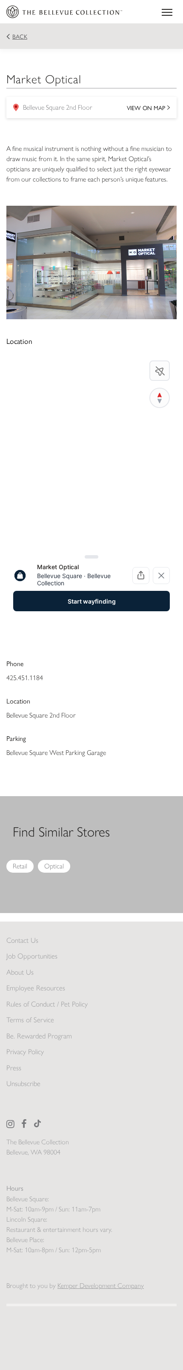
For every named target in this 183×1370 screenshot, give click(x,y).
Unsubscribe (23, 1083)
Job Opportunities (31, 956)
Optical (54, 866)
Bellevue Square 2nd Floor (89, 109)
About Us (20, 972)
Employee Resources (35, 988)
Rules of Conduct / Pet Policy (47, 1004)
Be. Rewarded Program (39, 1036)
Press (13, 1068)
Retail (20, 866)
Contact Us (22, 940)
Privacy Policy (25, 1051)
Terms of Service (30, 1019)
